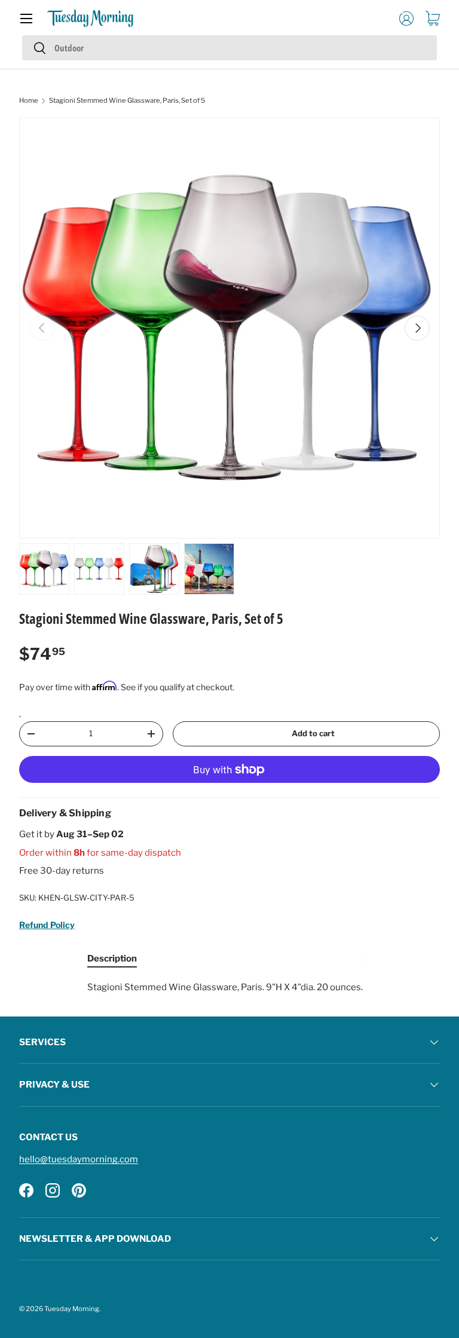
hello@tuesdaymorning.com (78, 1159)
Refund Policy (47, 925)
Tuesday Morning (71, 1309)
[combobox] (229, 47)
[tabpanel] (229, 987)
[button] (433, 18)
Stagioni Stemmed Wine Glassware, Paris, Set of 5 (127, 100)
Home (28, 100)
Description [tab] (112, 958)
